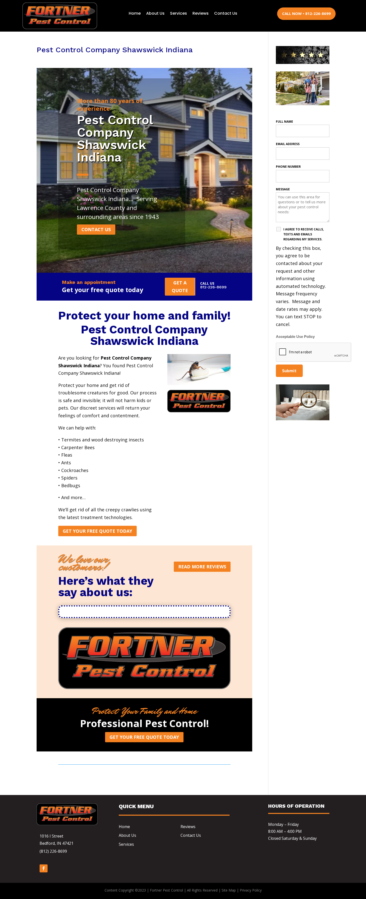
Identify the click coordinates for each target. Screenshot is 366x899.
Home (135, 13)
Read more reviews (202, 567)
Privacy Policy (251, 890)
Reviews (200, 13)
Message (283, 189)
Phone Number (288, 166)
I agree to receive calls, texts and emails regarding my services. (303, 234)
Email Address (288, 144)
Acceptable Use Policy (295, 337)
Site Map (229, 890)
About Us (155, 13)
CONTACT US (96, 229)
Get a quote (180, 286)
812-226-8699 (213, 287)
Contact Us (225, 13)
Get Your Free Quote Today (97, 531)
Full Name (284, 121)
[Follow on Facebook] (44, 868)
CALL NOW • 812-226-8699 (306, 13)
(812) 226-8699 (53, 851)
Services (178, 13)
